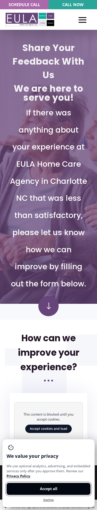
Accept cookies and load (48, 428)
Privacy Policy (18, 476)
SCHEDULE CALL (24, 4)
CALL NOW (72, 4)
